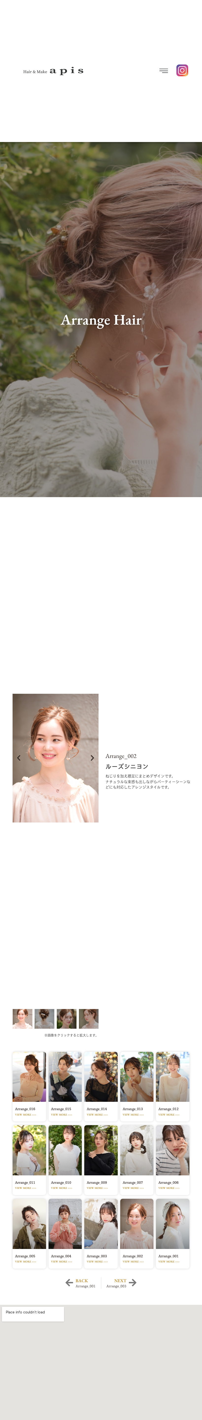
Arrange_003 (97, 1256)
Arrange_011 (25, 1182)
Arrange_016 (25, 1109)
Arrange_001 (168, 1256)
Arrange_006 (168, 1182)
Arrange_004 (61, 1256)
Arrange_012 (168, 1109)
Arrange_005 (25, 1256)
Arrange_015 (61, 1109)
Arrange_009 (97, 1182)
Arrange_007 (133, 1182)
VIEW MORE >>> (25, 1114)
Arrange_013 (133, 1109)
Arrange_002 (133, 1256)
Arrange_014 (97, 1109)
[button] (140, 71)
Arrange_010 (61, 1182)
